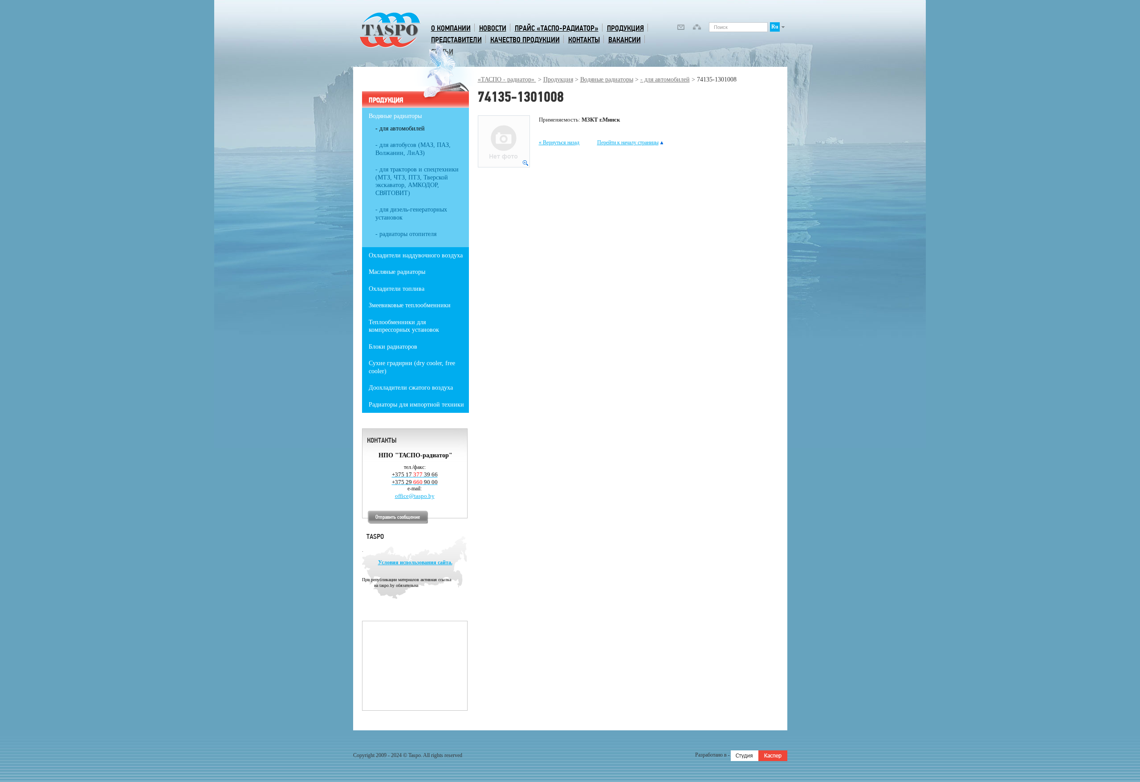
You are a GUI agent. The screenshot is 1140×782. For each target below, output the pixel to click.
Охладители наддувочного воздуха (416, 255)
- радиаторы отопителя (405, 234)
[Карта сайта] (697, 28)
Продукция (625, 28)
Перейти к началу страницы (628, 142)
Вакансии (624, 40)
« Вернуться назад (559, 142)
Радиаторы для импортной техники (416, 404)
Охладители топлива (396, 288)
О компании (451, 28)
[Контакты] (681, 28)
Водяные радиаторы (606, 79)
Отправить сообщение (397, 517)
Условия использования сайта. (415, 562)
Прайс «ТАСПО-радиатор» (556, 28)
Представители (456, 40)
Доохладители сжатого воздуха (411, 387)
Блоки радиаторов (393, 346)
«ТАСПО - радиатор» (507, 79)
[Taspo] (390, 46)
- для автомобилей (665, 79)
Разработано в (711, 755)
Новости (492, 28)
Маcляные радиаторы (397, 272)
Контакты (584, 40)
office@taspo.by (415, 496)
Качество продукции (525, 40)
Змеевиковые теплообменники (410, 305)
